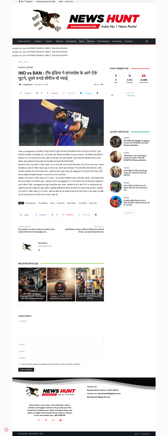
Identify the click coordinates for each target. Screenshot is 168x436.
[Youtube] (60, 420)
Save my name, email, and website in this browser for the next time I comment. (51, 364)
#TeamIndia (82, 203)
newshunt (28, 84)
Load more (129, 212)
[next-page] (23, 305)
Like (116, 74)
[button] (147, 41)
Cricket (30, 67)
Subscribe (144, 74)
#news (52, 203)
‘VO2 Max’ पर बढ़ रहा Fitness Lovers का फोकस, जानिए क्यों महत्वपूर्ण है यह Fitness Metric (61, 296)
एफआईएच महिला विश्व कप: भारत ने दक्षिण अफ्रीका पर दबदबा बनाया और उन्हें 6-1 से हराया (137, 202)
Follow (130, 74)
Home (20, 62)
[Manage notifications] (6, 430)
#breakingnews (30, 203)
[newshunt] (20, 84)
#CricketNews (43, 203)
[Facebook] (39, 250)
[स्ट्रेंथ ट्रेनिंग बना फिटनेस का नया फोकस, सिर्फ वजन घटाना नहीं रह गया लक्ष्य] (116, 187)
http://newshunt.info (45, 246)
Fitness (32, 291)
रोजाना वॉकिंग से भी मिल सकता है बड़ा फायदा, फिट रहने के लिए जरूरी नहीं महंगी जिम (90, 296)
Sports (26, 62)
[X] (53, 420)
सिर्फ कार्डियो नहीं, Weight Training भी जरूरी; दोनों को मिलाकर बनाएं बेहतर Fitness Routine (32, 296)
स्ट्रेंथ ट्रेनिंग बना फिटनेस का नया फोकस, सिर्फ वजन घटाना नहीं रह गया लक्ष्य (135, 188)
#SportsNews (71, 203)
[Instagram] (46, 420)
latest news (93, 203)
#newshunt (61, 203)
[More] (97, 93)
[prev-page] (19, 305)
